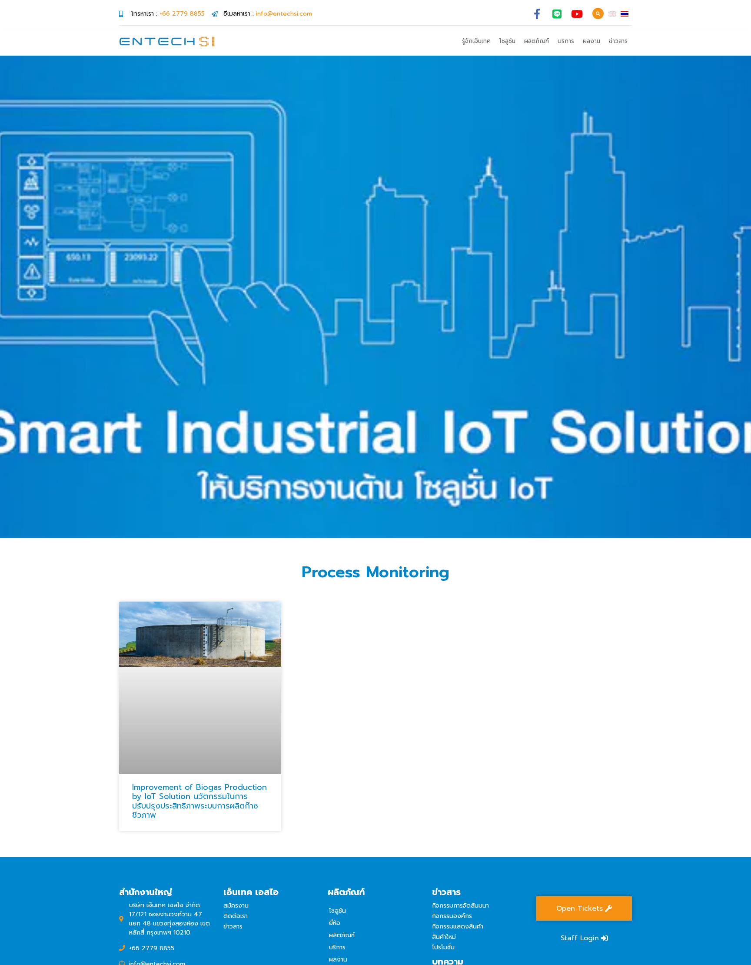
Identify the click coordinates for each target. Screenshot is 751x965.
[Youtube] (577, 13)
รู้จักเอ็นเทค (476, 41)
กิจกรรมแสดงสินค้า (457, 926)
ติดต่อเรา (235, 916)
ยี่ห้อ (334, 923)
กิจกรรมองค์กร (452, 916)
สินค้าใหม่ (444, 937)
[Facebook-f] (537, 13)
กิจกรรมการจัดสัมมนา (460, 905)
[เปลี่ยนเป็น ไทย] (624, 14)
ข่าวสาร (618, 41)
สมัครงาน (236, 905)
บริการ (566, 41)
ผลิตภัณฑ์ (536, 41)
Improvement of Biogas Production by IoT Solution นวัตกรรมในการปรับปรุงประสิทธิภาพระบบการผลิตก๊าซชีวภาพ (199, 801)
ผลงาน (591, 41)
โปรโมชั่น (443, 947)
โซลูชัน (507, 41)
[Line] (557, 13)
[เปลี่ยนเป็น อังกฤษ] (612, 14)
